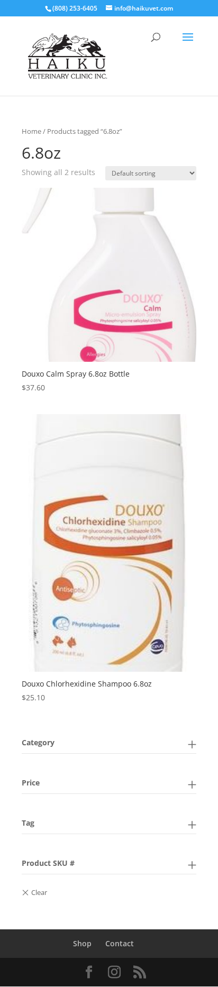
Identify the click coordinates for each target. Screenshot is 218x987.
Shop (82, 943)
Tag (28, 823)
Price (31, 783)
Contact (119, 943)
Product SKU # (48, 863)
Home (31, 131)
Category (38, 742)
